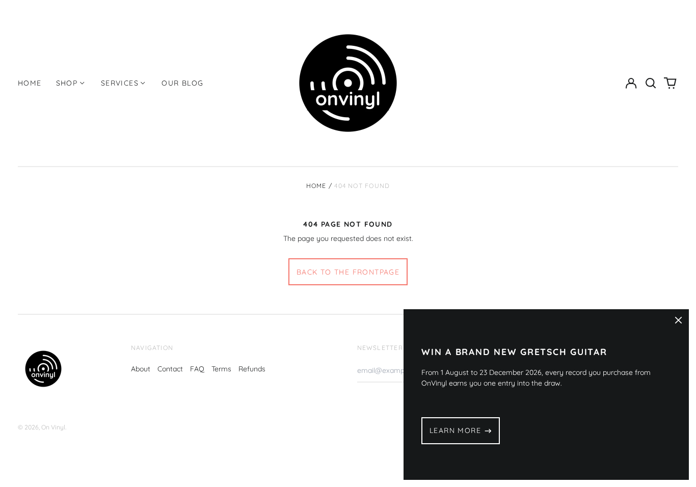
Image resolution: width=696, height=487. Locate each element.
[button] (651, 83)
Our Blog (182, 83)
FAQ (197, 368)
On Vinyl (53, 427)
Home (30, 83)
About (140, 368)
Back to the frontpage (348, 272)
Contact (170, 368)
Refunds (251, 368)
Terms (221, 368)
